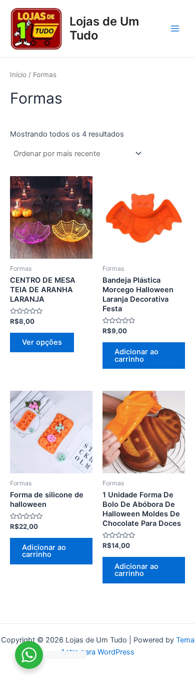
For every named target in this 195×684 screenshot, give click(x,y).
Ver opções (42, 342)
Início (18, 75)
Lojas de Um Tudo (104, 28)
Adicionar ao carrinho (136, 355)
